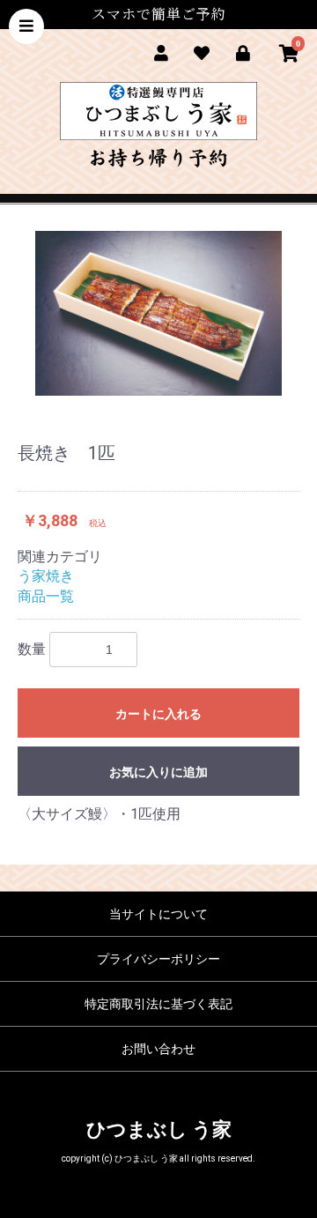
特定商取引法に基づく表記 (158, 1004)
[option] (158, 313)
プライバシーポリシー (158, 959)
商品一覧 (46, 596)
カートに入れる (158, 714)
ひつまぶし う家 (159, 1129)
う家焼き (46, 576)
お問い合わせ (158, 1049)
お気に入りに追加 (158, 772)
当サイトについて (158, 914)
